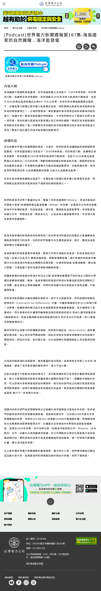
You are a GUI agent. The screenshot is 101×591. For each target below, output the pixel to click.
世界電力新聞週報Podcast (52, 28)
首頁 (6, 28)
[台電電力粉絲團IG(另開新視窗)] (26, 582)
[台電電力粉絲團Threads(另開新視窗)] (33, 582)
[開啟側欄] (4, 4)
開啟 (50, 501)
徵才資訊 (8, 524)
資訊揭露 (8, 519)
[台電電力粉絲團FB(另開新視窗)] (18, 582)
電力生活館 (17, 28)
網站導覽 (9, 577)
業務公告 (32, 519)
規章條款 (56, 519)
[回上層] (94, 46)
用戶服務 (8, 513)
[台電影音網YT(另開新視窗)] (11, 582)
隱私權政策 (23, 577)
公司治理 (80, 513)
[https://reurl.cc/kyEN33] (27, 65)
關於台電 (56, 513)
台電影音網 (32, 28)
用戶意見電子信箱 (34, 563)
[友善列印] (79, 46)
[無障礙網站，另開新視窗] (86, 541)
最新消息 (32, 513)
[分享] (86, 46)
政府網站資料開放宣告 (44, 577)
